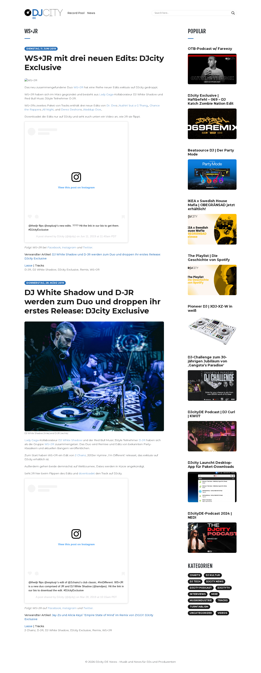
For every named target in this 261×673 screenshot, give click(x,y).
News (91, 13)
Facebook (54, 247)
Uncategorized (201, 612)
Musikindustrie (201, 600)
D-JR (27, 269)
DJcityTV (223, 587)
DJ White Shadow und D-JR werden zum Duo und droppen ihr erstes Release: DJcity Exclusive (92, 301)
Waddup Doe (92, 109)
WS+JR (78, 87)
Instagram (69, 247)
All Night (48, 109)
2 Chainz (80, 455)
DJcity (60, 236)
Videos (222, 612)
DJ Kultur (213, 575)
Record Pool (75, 13)
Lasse (28, 265)
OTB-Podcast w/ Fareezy (210, 49)
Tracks (39, 265)
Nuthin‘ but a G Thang (133, 105)
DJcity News (214, 581)
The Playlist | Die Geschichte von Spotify (209, 258)
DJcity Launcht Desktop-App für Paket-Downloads (211, 465)
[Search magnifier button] (233, 13)
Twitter (87, 247)
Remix (84, 269)
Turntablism (199, 606)
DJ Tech (195, 581)
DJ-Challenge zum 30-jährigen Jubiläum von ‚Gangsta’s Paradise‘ (207, 361)
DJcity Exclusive (68, 269)
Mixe (214, 594)
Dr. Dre (111, 105)
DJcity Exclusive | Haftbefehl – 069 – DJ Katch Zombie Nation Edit (210, 99)
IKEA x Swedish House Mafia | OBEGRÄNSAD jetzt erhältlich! (211, 205)
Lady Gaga (106, 94)
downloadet (87, 473)
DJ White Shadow (44, 269)
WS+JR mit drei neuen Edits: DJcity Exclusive (94, 62)
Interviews (198, 594)
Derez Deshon (70, 109)
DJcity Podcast (201, 587)
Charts (195, 575)
